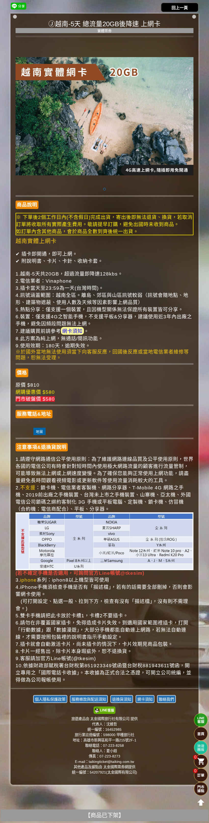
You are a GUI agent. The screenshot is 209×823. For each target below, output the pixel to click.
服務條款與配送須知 (89, 699)
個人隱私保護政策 (50, 699)
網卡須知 (72, 331)
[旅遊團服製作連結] (201, 747)
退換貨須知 (121, 699)
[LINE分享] (18, 6)
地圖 (39, 432)
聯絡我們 (166, 699)
